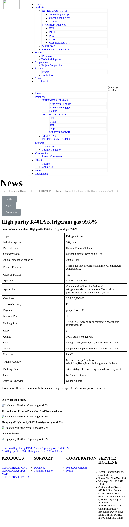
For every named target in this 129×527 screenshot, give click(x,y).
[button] (68, 86)
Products (39, 7)
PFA (51, 35)
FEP (51, 28)
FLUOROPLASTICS (54, 24)
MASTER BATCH (59, 42)
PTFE (52, 32)
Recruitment (41, 81)
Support (39, 52)
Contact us (47, 75)
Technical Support (51, 59)
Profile (45, 71)
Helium (53, 21)
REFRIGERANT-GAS (54, 10)
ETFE (52, 39)
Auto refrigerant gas (59, 14)
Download (47, 56)
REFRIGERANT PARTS (55, 49)
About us (40, 68)
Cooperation (41, 62)
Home (38, 93)
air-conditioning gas (59, 17)
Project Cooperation (52, 65)
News (38, 170)
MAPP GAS (48, 46)
